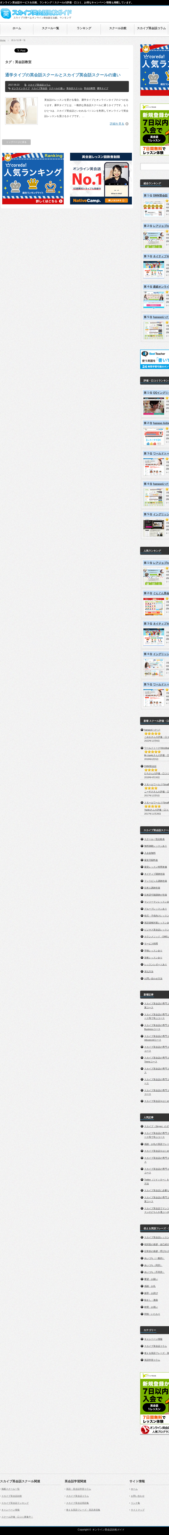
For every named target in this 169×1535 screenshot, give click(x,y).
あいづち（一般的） (154, 1258)
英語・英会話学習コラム (78, 1489)
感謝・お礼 (150, 1286)
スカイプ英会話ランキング (15, 1503)
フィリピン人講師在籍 (155, 881)
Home (3, 40)
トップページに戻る (16, 142)
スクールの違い (57, 88)
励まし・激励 (151, 1300)
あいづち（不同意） (154, 1272)
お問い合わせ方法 (153, 978)
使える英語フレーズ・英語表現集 (83, 1510)
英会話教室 (89, 88)
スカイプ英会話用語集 (77, 1503)
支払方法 (148, 971)
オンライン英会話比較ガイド (108, 1529)
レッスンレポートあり (155, 964)
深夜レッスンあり (153, 957)
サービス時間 (151, 943)
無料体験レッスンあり (155, 846)
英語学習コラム (152, 1360)
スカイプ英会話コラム (39, 85)
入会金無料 (150, 853)
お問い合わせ (137, 1496)
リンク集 (135, 1503)
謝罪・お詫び (151, 1293)
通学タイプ (102, 88)
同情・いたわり (152, 1314)
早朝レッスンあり (153, 950)
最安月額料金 (151, 860)
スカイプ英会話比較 (11, 1496)
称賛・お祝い (151, 1307)
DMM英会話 (160, 195)
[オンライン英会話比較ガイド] (36, 18)
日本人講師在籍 (152, 887)
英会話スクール (74, 88)
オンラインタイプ (21, 88)
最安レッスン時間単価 (155, 867)
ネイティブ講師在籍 (154, 874)
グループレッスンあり (155, 909)
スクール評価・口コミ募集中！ (17, 1517)
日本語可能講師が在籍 (155, 895)
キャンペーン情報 (153, 1339)
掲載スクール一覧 (10, 1489)
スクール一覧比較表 (154, 839)
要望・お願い (151, 1279)
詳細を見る (117, 123)
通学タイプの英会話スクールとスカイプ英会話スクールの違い (63, 75)
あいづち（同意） (153, 1265)
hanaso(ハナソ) (152, 730)
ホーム (134, 1489)
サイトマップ (137, 1510)
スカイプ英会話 (39, 88)
